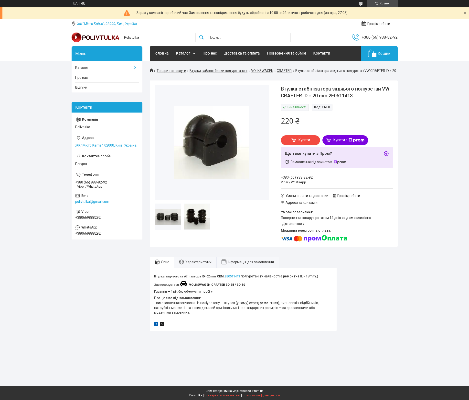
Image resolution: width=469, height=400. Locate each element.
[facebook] (156, 325)
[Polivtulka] (96, 37)
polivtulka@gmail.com (92, 202)
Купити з (340, 140)
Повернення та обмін (286, 53)
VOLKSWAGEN (262, 71)
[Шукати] (201, 37)
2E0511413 (232, 276)
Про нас (210, 53)
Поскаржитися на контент (222, 395)
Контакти (321, 53)
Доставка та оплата (242, 53)
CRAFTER (284, 71)
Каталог (183, 53)
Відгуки (81, 87)
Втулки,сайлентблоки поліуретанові (218, 71)
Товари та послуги (171, 71)
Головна (161, 53)
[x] (162, 325)
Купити (304, 140)
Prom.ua (258, 391)
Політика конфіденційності (261, 395)
